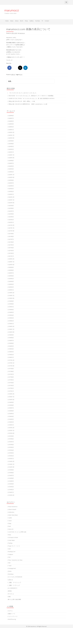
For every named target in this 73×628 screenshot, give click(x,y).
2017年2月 (11, 388)
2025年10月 (11, 138)
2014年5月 (11, 481)
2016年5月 (11, 414)
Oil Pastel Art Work (13, 538)
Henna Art (10, 529)
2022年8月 (11, 208)
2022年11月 (11, 200)
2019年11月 (11, 296)
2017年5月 (11, 380)
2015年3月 (11, 453)
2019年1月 (11, 324)
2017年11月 (11, 363)
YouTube (37, 21)
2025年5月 (11, 147)
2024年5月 (11, 166)
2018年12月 (11, 327)
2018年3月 (11, 352)
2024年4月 (11, 169)
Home (7, 21)
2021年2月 (11, 253)
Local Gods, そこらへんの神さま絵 (17, 532)
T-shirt (9, 566)
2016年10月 (11, 400)
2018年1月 (11, 358)
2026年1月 (11, 130)
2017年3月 (11, 386)
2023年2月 (11, 192)
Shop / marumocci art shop (15, 560)
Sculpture (10, 555)
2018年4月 (11, 349)
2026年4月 (11, 124)
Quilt (9, 549)
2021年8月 (11, 237)
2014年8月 (11, 473)
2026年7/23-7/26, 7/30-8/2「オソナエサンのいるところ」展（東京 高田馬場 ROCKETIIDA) (31, 99)
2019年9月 (11, 301)
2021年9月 (11, 234)
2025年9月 (11, 141)
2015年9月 (11, 436)
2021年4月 (11, 248)
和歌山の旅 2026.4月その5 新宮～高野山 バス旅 (22, 101)
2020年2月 (11, 287)
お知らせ (13, 75)
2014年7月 (11, 476)
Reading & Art (11, 552)
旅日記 (10, 591)
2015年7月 (11, 442)
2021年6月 (11, 242)
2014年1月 (11, 492)
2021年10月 (11, 231)
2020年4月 (11, 282)
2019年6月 (11, 310)
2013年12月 (11, 495)
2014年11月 (11, 464)
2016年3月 (11, 419)
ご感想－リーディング (14, 585)
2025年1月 (11, 152)
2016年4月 (11, 417)
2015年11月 (11, 431)
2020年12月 (11, 259)
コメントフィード (12, 617)
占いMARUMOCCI (12, 588)
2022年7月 (11, 211)
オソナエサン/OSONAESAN (15, 577)
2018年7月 (11, 341)
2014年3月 (11, 487)
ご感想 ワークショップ (14, 583)
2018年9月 (11, 335)
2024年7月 (11, 163)
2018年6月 (11, 343)
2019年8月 (11, 304)
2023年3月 (11, 189)
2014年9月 (11, 470)
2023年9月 (11, 180)
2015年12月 (11, 428)
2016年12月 (11, 394)
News (11, 21)
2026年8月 (11, 116)
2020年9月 (11, 268)
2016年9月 (11, 402)
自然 (9, 597)
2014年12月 (11, 462)
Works (9, 571)
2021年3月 (11, 251)
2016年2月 (11, 422)
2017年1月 (11, 391)
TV (42, 21)
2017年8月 (11, 372)
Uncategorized (12, 569)
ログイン (10, 611)
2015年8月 (11, 439)
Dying (9, 524)
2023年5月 (11, 186)
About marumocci (12, 507)
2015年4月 (11, 450)
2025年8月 (11, 144)
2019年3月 (11, 318)
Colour (10, 521)
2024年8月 (11, 161)
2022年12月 (11, 197)
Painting (10, 543)
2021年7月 (11, 239)
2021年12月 (11, 225)
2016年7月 (11, 408)
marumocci (11, 10)
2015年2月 (11, 456)
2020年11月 (11, 262)
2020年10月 (11, 265)
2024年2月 (11, 172)
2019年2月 (11, 321)
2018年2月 (11, 355)
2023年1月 (11, 194)
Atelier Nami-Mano (13, 515)
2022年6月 (11, 214)
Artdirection (11, 512)
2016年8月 (11, 405)
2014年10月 (11, 467)
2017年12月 (11, 360)
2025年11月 (11, 135)
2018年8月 (11, 338)
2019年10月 (11, 298)
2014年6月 (11, 478)
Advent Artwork (12, 510)
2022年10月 (11, 203)
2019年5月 (11, 313)
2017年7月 (11, 374)
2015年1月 (11, 459)
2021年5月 (11, 245)
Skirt (9, 563)
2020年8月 (11, 270)
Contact (47, 21)
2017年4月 (11, 383)
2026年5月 (11, 121)
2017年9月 (11, 369)
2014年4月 (11, 484)
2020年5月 (11, 279)
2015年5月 (11, 447)
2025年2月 (11, 149)
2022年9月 (11, 206)
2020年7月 (11, 273)
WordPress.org (12, 619)
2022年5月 (11, 217)
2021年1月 (11, 256)
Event (9, 526)
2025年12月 (11, 133)
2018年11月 (11, 329)
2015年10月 (11, 433)
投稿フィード (11, 614)
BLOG (21, 21)
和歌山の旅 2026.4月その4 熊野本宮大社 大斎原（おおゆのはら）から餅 (28, 104)
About (16, 21)
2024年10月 (11, 158)
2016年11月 (11, 397)
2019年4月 (11, 315)
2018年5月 (11, 346)
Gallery (31, 21)
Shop (26, 21)
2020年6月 (11, 276)
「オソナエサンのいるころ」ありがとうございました (22, 93)
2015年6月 (11, 445)
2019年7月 (11, 307)
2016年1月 (11, 425)
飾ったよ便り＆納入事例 (14, 600)
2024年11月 (11, 155)
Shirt (9, 557)
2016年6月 (11, 411)
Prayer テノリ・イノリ (14, 546)
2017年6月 (11, 377)
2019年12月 (11, 293)
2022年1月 (11, 223)
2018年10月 (11, 332)
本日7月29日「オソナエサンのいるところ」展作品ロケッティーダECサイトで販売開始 (31, 96)
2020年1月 (11, 290)
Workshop (10, 574)
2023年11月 (11, 175)
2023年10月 (11, 178)
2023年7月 (11, 183)
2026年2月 (11, 127)
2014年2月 (11, 490)
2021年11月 (11, 228)
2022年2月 (11, 220)
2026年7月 (11, 118)
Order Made (11, 540)
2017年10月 (11, 366)
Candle (10, 518)
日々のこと (11, 594)
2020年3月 (11, 284)
